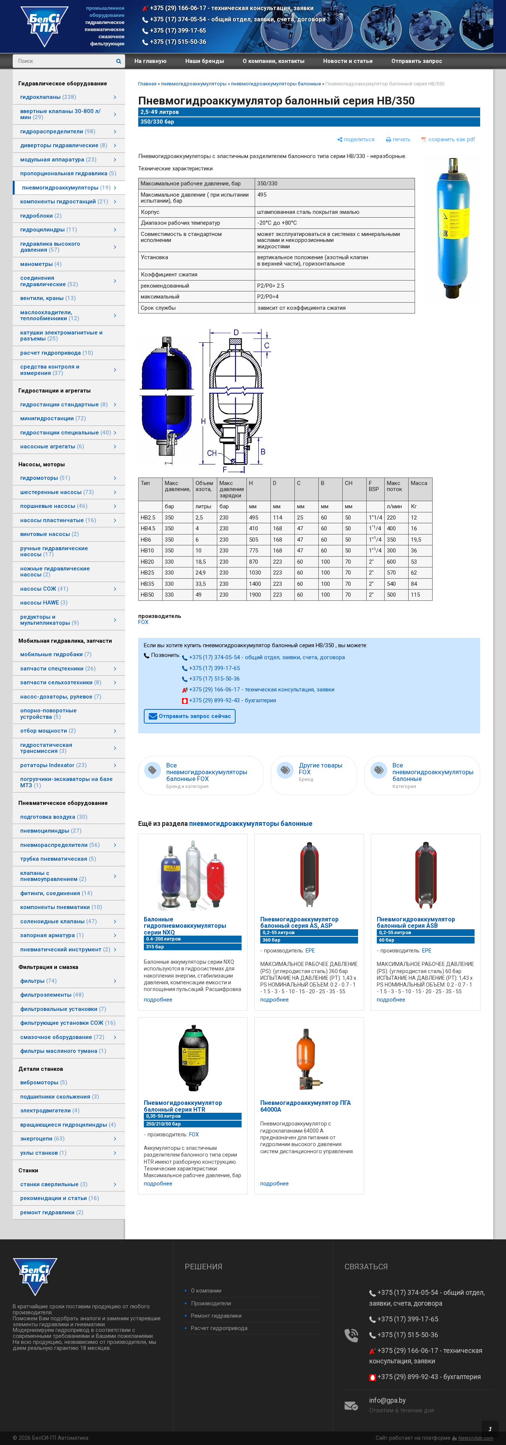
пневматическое (104, 29)
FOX (143, 622)
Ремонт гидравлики (216, 1315)
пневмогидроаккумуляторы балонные (276, 84)
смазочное (111, 36)
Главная (147, 84)
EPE (310, 951)
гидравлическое (104, 22)
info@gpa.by (387, 1400)
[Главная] (44, 45)
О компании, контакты (273, 61)
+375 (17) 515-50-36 (177, 41)
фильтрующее (107, 43)
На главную (150, 61)
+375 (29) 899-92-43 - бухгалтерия (232, 700)
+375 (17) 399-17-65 (177, 30)
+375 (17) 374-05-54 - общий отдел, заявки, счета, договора (236, 19)
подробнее (158, 1000)
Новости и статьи (348, 61)
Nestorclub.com (475, 1438)
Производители (211, 1303)
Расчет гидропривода (219, 1328)
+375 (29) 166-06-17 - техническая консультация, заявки (230, 8)
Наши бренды (204, 61)
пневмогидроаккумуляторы (194, 84)
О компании (206, 1290)
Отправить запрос (416, 61)
